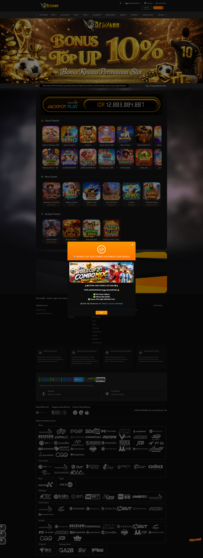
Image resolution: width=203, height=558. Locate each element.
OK (101, 312)
